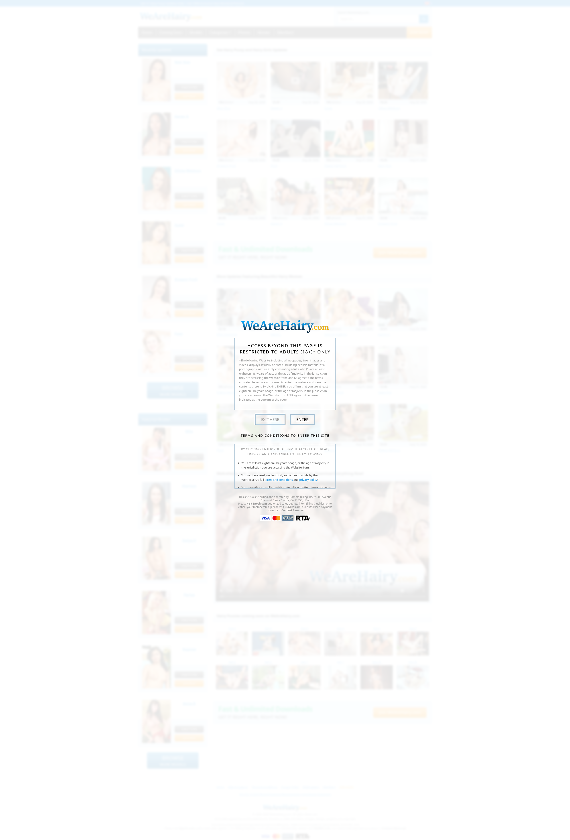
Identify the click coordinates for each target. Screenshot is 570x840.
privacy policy (308, 480)
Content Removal (292, 510)
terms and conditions (279, 480)
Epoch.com (260, 503)
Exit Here (270, 419)
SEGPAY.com (293, 507)
